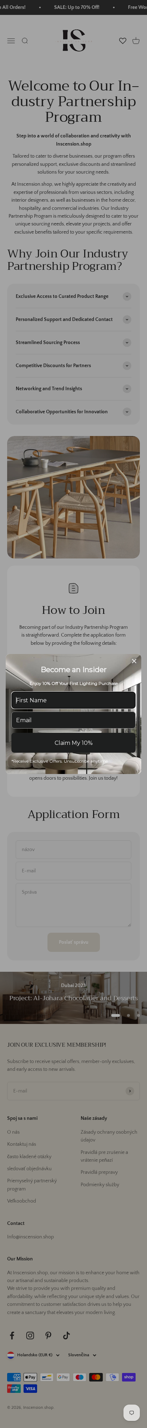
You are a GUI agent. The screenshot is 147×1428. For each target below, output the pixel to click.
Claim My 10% (74, 743)
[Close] (134, 661)
